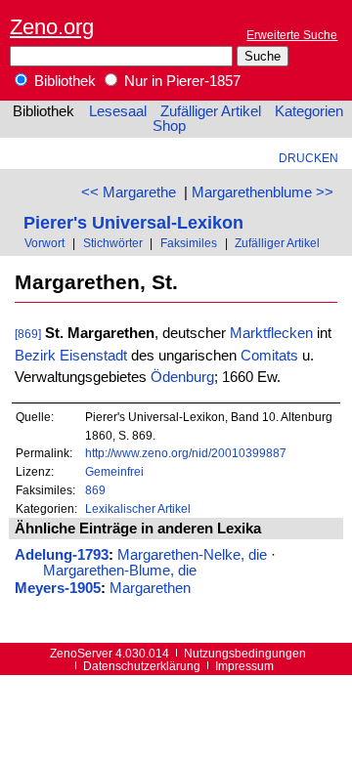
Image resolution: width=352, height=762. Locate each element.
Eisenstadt (93, 355)
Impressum (244, 665)
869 (95, 490)
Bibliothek (63, 81)
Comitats (269, 355)
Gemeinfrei (114, 471)
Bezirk (35, 355)
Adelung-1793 (62, 555)
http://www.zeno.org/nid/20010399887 (185, 452)
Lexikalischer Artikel (138, 508)
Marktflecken (271, 333)
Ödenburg (182, 377)
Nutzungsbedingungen (245, 653)
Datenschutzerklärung (141, 665)
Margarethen (150, 588)
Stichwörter (113, 242)
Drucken (308, 157)
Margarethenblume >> (262, 192)
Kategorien (309, 111)
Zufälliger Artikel (210, 111)
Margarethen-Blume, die (120, 570)
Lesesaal (118, 111)
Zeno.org (52, 27)
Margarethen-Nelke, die (192, 555)
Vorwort (44, 242)
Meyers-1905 (58, 588)
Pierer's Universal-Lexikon (133, 222)
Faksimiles (188, 242)
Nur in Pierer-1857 (180, 81)
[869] (28, 333)
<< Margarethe (128, 192)
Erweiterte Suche (291, 34)
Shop (169, 126)
